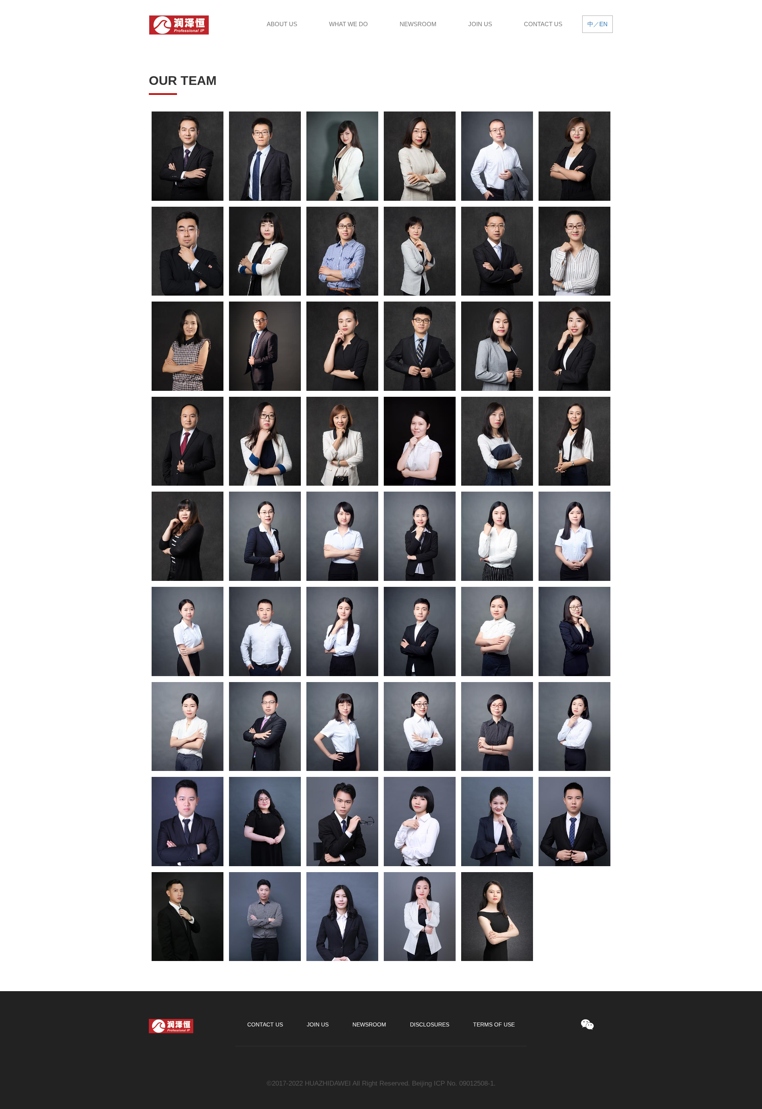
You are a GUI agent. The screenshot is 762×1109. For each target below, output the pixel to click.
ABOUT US (282, 24)
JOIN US (480, 24)
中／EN (597, 24)
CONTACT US (543, 24)
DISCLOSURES (429, 1024)
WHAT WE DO (348, 24)
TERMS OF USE (494, 1024)
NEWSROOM (418, 24)
